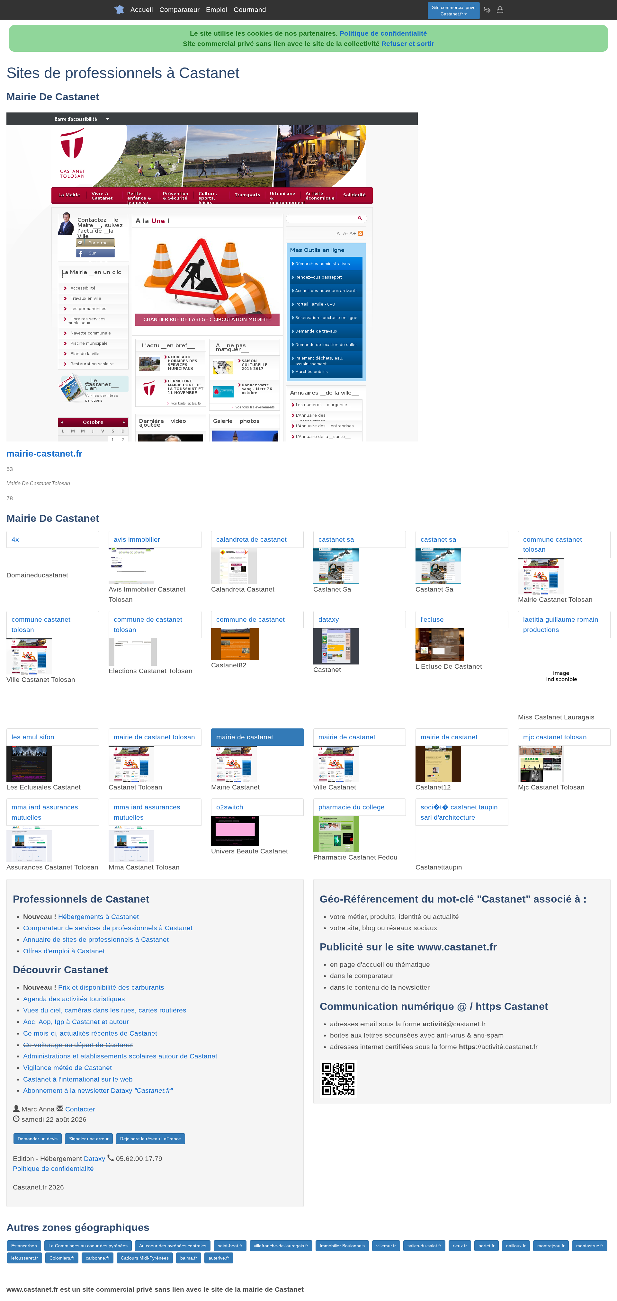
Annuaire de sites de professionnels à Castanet (96, 939)
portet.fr (486, 1245)
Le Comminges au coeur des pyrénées (88, 1245)
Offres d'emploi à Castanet (64, 951)
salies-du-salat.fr (424, 1245)
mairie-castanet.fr (44, 454)
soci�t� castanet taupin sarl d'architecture (459, 812)
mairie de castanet (244, 737)
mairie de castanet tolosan (154, 737)
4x (15, 539)
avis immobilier (137, 539)
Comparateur (179, 9)
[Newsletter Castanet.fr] (486, 9)
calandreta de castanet (251, 539)
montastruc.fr (589, 1245)
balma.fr (188, 1258)
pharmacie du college (351, 807)
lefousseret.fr (24, 1258)
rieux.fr (460, 1245)
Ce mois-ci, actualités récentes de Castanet (90, 1033)
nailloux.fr (516, 1245)
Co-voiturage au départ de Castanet (78, 1044)
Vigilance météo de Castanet (67, 1067)
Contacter (80, 1109)
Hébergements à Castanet (98, 916)
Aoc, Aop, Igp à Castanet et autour (76, 1021)
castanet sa (336, 539)
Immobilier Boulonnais (342, 1245)
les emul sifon (33, 737)
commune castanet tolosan (552, 544)
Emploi (216, 9)
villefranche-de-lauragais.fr (281, 1245)
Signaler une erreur (89, 1138)
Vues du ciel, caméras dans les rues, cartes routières (104, 1010)
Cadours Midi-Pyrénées (145, 1258)
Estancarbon (24, 1245)
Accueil (141, 9)
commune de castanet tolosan (148, 624)
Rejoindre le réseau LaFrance (150, 1138)
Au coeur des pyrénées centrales (172, 1245)
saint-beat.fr (230, 1245)
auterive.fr (219, 1258)
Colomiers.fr (61, 1258)
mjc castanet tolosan (555, 737)
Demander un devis (38, 1138)
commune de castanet (250, 619)
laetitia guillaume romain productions (560, 624)
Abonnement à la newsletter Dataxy (98, 1090)
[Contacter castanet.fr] (499, 9)
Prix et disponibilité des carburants (111, 987)
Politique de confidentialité (383, 33)
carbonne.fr (97, 1258)
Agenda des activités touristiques (74, 998)
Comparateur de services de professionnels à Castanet (107, 927)
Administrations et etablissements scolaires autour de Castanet (120, 1056)
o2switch (229, 807)
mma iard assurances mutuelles (45, 812)
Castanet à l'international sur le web (78, 1079)
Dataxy (94, 1158)
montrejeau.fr (551, 1245)
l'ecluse (432, 619)
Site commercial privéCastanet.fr (454, 10)
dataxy (328, 619)
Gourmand (250, 9)
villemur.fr (386, 1245)
